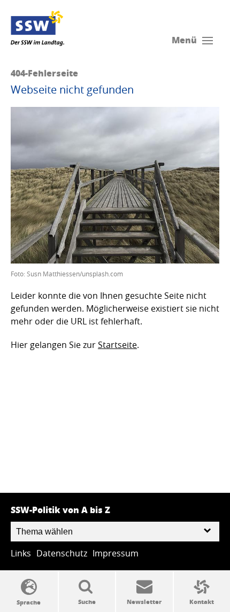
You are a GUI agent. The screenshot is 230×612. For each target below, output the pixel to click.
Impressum (116, 553)
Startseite (117, 345)
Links (21, 553)
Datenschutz (61, 553)
